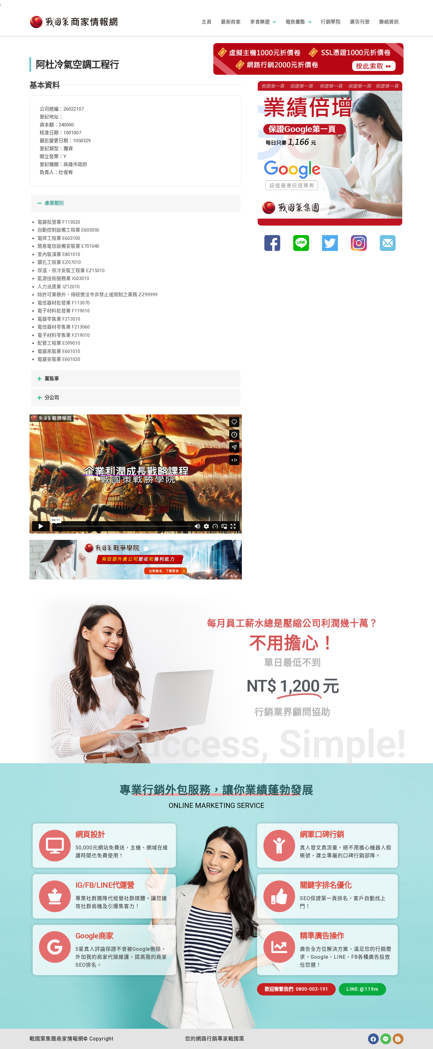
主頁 (206, 22)
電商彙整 (295, 22)
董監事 (52, 378)
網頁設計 (90, 834)
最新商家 (231, 22)
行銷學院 (330, 22)
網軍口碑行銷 (322, 834)
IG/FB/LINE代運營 (104, 885)
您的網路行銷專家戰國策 (214, 1039)
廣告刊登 (360, 22)
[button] (135, 203)
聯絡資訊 (389, 22)
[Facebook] (373, 1038)
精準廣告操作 (322, 935)
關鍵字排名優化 (326, 885)
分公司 (52, 397)
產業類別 (54, 203)
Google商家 (94, 935)
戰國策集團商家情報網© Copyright (71, 1039)
